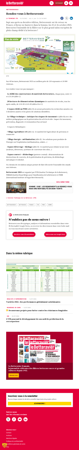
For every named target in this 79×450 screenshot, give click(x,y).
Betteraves (22, 205)
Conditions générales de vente (15, 444)
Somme (50, 205)
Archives (9, 435)
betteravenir (11, 205)
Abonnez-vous (14, 375)
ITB (38, 205)
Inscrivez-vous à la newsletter (24, 234)
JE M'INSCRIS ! (39, 403)
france (31, 205)
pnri (43, 205)
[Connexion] (66, 3)
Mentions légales (11, 438)
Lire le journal (59, 3)
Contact (8, 432)
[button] (4, 445)
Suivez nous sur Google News (55, 234)
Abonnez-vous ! (11, 430)
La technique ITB (12, 18)
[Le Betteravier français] (14, 3)
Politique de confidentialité (14, 441)
